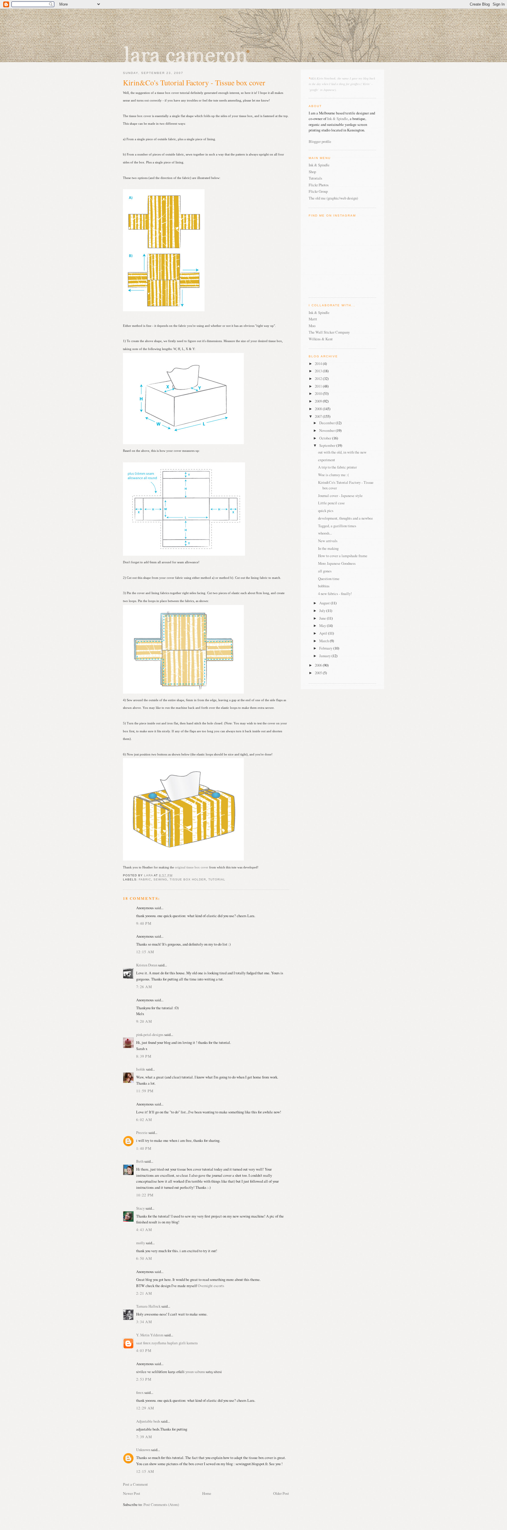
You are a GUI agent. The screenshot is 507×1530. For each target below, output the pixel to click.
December (327, 422)
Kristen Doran (146, 965)
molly (140, 1242)
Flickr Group (318, 191)
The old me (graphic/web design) (333, 198)
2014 (319, 363)
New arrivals (327, 540)
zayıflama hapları (164, 1342)
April (323, 633)
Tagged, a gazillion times (337, 525)
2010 (319, 393)
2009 (319, 401)
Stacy (140, 1208)
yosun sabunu (195, 1371)
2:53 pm (143, 1379)
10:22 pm (144, 1195)
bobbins (323, 586)
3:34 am (144, 1321)
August (325, 603)
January (325, 655)
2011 (319, 386)
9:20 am (144, 1021)
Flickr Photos (319, 184)
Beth (139, 1161)
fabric (145, 879)
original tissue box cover (191, 867)
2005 (319, 672)
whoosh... (325, 533)
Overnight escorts (211, 1285)
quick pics (325, 510)
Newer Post (131, 1493)
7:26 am (144, 986)
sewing (160, 879)
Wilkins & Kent (321, 338)
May (323, 625)
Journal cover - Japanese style (340, 495)
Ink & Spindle (337, 118)
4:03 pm (143, 1350)
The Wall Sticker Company (329, 332)
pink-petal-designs (149, 1034)
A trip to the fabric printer (337, 467)
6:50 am (144, 1258)
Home (206, 1493)
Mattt (313, 319)
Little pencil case (331, 503)
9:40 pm (143, 923)
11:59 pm (144, 1090)
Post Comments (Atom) (161, 1504)
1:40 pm (143, 1148)
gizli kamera (188, 1342)
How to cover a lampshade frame (342, 555)
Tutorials (315, 178)
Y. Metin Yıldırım (149, 1335)
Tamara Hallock (148, 1306)
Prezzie (142, 1132)
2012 (319, 378)
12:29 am (145, 1408)
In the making (328, 548)
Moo (312, 325)
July (322, 610)
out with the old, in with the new (342, 452)
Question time (328, 578)
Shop (312, 171)
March (324, 640)
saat (139, 1342)
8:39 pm (143, 1056)
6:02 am (144, 1119)
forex (147, 1342)
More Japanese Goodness (337, 563)
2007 (319, 416)
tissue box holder (188, 879)
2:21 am (144, 1293)
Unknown (143, 1449)
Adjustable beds (148, 1421)
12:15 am (145, 951)
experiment (326, 459)
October (325, 438)
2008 (319, 408)
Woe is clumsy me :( (333, 474)
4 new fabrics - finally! (335, 593)
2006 (319, 665)
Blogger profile (320, 141)
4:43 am (144, 1229)
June (323, 618)
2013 (319, 370)
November (327, 430)
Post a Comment (135, 1484)
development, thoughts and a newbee (345, 518)
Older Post (281, 1493)
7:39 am (144, 1436)
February (326, 648)
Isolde (140, 1069)
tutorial (216, 879)
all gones (325, 571)
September (327, 445)
